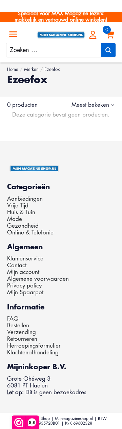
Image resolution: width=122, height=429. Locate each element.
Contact (16, 265)
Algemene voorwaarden (38, 279)
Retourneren (22, 339)
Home (12, 69)
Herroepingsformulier (34, 346)
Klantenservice (25, 258)
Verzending (21, 332)
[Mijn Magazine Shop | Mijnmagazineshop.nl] (60, 35)
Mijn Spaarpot (25, 292)
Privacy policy (24, 285)
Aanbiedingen (25, 199)
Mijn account (23, 272)
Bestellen (18, 325)
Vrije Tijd (17, 205)
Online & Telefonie (30, 232)
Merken (31, 69)
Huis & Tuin (21, 212)
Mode (14, 219)
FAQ (13, 319)
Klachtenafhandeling (33, 352)
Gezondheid (23, 226)
